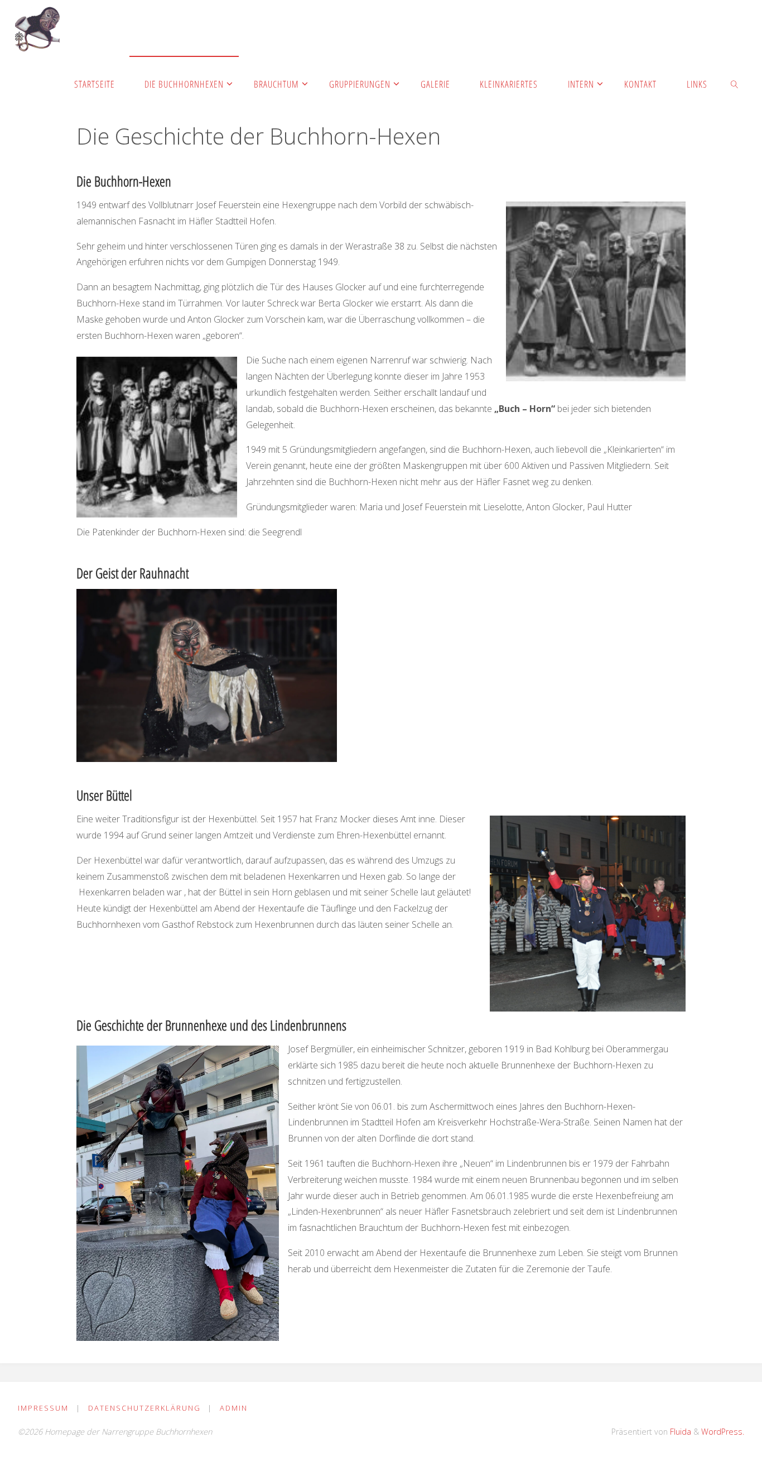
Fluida (679, 1431)
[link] (734, 84)
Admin (234, 1408)
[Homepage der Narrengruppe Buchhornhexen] (37, 28)
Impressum (43, 1408)
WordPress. (722, 1431)
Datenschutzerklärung (144, 1408)
